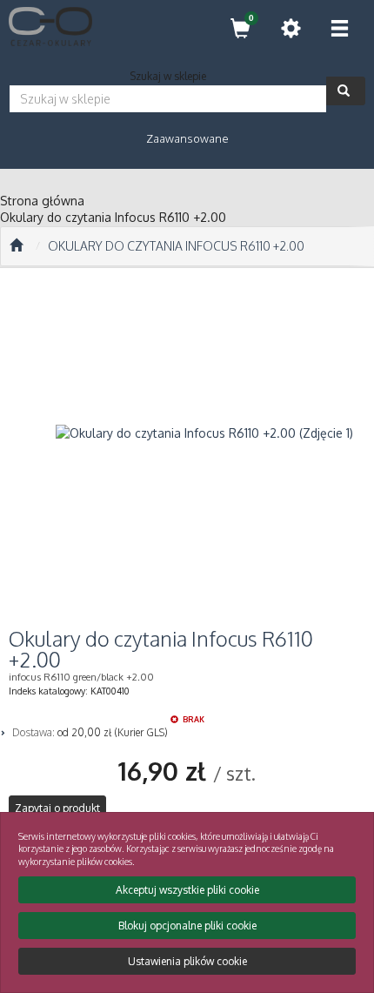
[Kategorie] (339, 28)
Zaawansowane (187, 138)
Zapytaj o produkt (57, 808)
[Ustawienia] (290, 28)
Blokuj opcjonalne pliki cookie (187, 925)
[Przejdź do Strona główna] (16, 246)
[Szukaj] (345, 91)
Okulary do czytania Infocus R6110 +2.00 (176, 245)
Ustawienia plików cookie (187, 961)
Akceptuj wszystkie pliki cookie (187, 889)
